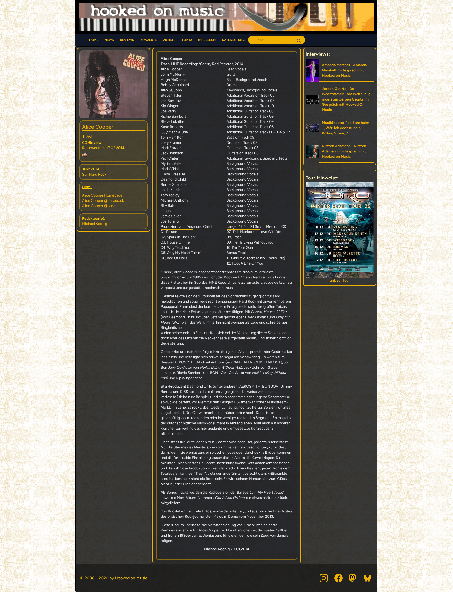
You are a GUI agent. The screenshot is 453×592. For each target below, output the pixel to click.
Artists (169, 40)
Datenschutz (233, 40)
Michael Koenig (94, 223)
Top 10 (187, 40)
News (109, 40)
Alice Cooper (97, 127)
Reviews (127, 40)
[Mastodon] (353, 578)
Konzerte (148, 40)
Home (93, 40)
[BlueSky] (368, 578)
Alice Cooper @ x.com (100, 206)
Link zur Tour (339, 280)
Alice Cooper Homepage (102, 195)
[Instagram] (324, 578)
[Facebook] (338, 578)
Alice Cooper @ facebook (103, 200)
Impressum (207, 40)
